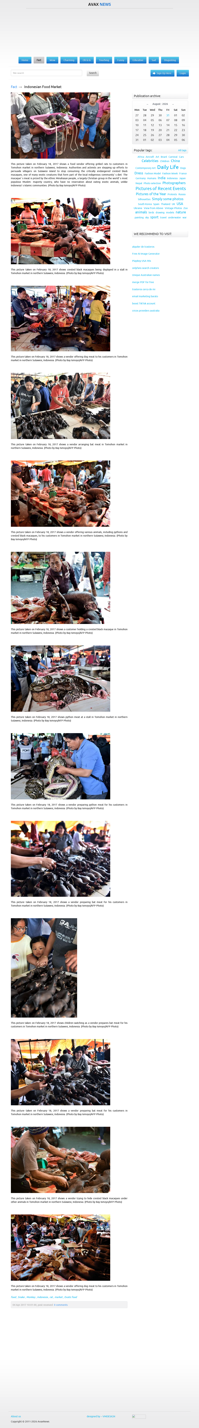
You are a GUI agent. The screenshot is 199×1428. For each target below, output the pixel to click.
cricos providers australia (145, 310)
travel (163, 217)
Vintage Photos (173, 208)
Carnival (173, 156)
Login (183, 73)
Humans (151, 178)
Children (164, 161)
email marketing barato (145, 296)
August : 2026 (160, 103)
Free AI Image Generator (146, 253)
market (58, 1297)
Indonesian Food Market (43, 87)
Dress (138, 173)
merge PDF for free (143, 282)
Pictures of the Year (151, 194)
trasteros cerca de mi (143, 289)
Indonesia (42, 1297)
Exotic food (70, 1297)
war (185, 217)
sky (147, 217)
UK (173, 204)
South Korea (145, 204)
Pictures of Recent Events (161, 188)
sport (154, 217)
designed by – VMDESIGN (101, 1416)
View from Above (153, 208)
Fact (14, 87)
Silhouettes (144, 199)
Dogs (183, 168)
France (183, 173)
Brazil (164, 156)
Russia (181, 194)
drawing (160, 212)
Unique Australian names (146, 275)
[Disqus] (67, 1367)
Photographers (174, 183)
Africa (141, 156)
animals (141, 212)
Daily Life (168, 167)
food (13, 1297)
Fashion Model (153, 173)
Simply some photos (167, 199)
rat (51, 1297)
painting (139, 217)
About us (16, 1416)
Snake (21, 1297)
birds (151, 212)
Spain (156, 204)
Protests (172, 194)
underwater (174, 217)
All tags (182, 150)
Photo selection (152, 183)
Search (93, 72)
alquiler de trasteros (143, 246)
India (161, 178)
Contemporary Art (145, 168)
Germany (141, 178)
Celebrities (150, 161)
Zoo (185, 208)
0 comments (61, 1304)
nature (181, 212)
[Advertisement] (99, 32)
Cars (181, 156)
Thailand (165, 204)
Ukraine (138, 208)
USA (180, 204)
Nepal (139, 183)
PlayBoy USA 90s (141, 260)
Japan (182, 178)
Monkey (30, 1297)
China (175, 161)
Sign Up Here (164, 73)
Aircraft (150, 156)
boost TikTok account (143, 303)
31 (167, 115)
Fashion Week (170, 173)
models (170, 212)
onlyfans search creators (145, 268)
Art (157, 156)
